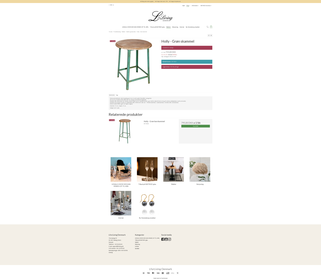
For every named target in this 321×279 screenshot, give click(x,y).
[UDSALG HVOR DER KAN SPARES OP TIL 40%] (121, 169)
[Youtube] (166, 240)
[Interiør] (121, 203)
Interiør (137, 246)
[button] (209, 35)
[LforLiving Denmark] (160, 16)
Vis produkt (195, 126)
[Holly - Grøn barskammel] (125, 136)
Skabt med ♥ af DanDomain (160, 278)
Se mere (137, 248)
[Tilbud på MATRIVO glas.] (147, 169)
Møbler (137, 242)
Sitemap (111, 252)
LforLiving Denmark (160, 269)
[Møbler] (173, 169)
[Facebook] (162, 240)
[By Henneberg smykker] (147, 203)
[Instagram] (169, 240)
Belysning (137, 244)
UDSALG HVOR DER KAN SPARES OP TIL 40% (147, 238)
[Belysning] (200, 169)
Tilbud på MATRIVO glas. (141, 240)
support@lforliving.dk (117, 246)
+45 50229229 (118, 244)
